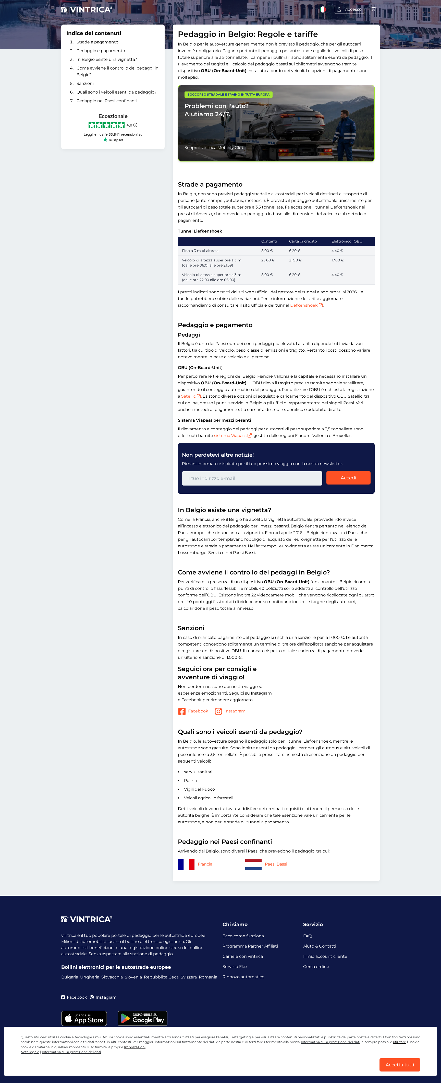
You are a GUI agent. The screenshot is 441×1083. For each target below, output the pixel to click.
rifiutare (399, 1042)
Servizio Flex (235, 966)
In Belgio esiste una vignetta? (107, 59)
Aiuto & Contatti (319, 946)
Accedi (348, 478)
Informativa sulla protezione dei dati (330, 1042)
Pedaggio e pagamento (101, 50)
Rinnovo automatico (243, 976)
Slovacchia (112, 977)
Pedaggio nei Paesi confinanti (107, 100)
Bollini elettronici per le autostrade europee (116, 967)
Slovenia (133, 977)
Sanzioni (85, 83)
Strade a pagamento (97, 42)
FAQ (307, 936)
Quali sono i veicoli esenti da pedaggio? (116, 92)
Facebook (198, 711)
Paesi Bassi (276, 864)
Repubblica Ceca (161, 977)
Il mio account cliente (325, 956)
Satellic (188, 396)
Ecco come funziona (243, 936)
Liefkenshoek (304, 305)
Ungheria (89, 977)
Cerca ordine (316, 966)
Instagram (235, 711)
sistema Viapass (230, 435)
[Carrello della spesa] (373, 9)
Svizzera (189, 977)
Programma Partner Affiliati (250, 946)
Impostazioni (134, 1047)
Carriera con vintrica (243, 956)
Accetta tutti (400, 1065)
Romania (208, 977)
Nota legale (30, 1052)
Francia (205, 864)
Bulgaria (69, 977)
